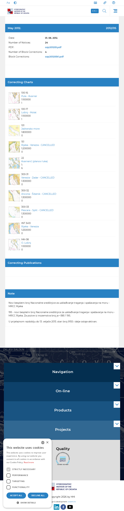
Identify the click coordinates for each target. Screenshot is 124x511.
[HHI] (19, 11)
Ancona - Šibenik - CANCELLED (38, 193)
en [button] (94, 11)
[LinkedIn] (56, 507)
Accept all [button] (16, 495)
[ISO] (62, 460)
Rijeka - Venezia (30, 226)
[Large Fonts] (8, 2)
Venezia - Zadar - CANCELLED (38, 177)
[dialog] (27, 473)
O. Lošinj (26, 242)
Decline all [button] (38, 495)
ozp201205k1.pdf (54, 56)
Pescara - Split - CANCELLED (37, 210)
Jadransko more (30, 128)
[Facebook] (63, 507)
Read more (29, 462)
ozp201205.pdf (53, 47)
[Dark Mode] (14, 2)
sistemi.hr (72, 502)
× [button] (47, 442)
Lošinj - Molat (28, 112)
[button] (27, 503)
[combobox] (42, 442)
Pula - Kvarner (29, 96)
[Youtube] (69, 507)
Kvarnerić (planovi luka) (34, 161)
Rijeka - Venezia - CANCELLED (38, 145)
